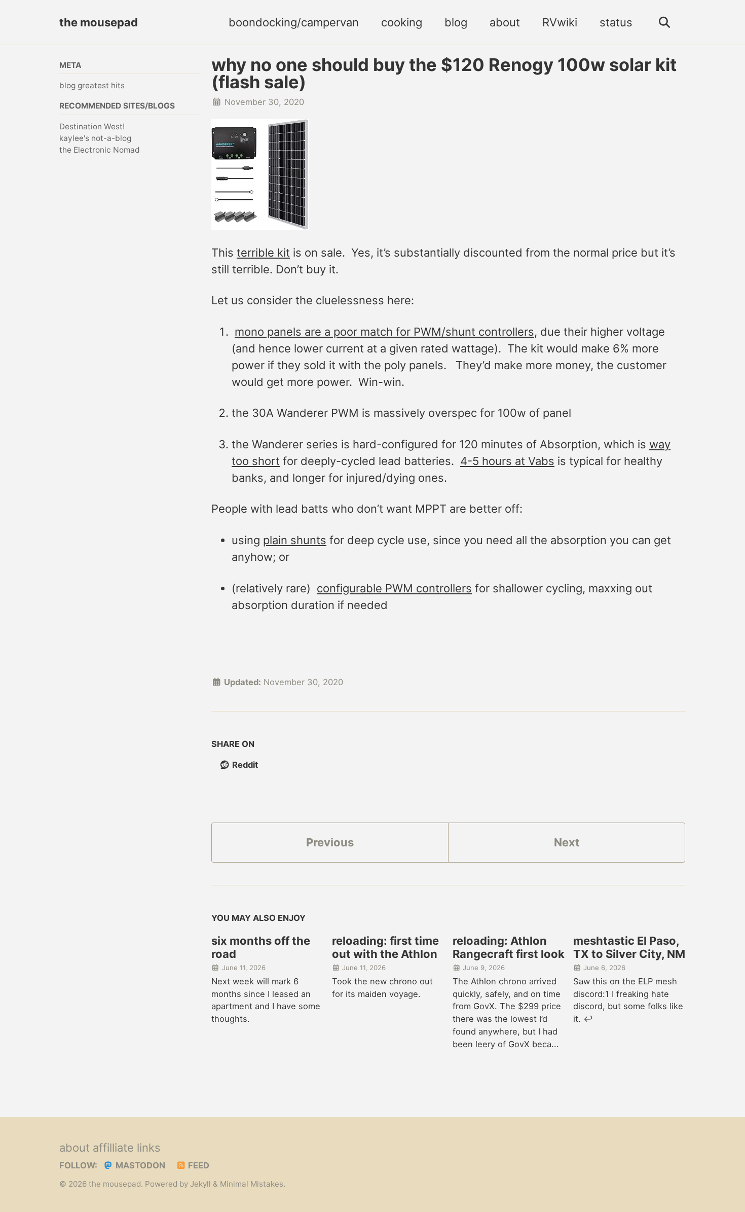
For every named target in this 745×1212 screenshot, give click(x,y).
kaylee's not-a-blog (95, 138)
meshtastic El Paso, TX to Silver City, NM (629, 947)
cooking (401, 22)
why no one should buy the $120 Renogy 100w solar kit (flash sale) (444, 73)
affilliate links (127, 1147)
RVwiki (559, 22)
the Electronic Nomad (99, 150)
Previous (330, 842)
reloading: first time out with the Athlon (385, 947)
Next (567, 842)
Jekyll (200, 1184)
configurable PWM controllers (394, 588)
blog (455, 22)
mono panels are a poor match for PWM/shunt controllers (384, 331)
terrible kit (263, 252)
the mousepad (98, 22)
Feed (197, 1165)
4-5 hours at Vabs (507, 461)
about (505, 22)
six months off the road (260, 947)
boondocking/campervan (294, 22)
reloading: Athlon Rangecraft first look (509, 947)
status (616, 22)
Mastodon (139, 1165)
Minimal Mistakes (251, 1184)
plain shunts (294, 540)
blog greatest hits (92, 85)
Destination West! (92, 126)
